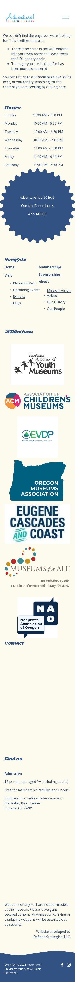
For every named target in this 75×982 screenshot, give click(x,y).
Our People (56, 308)
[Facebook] (62, 965)
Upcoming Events (26, 290)
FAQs (17, 303)
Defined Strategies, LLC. (51, 936)
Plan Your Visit (24, 283)
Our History (56, 302)
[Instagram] (69, 965)
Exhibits (19, 296)
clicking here (56, 87)
